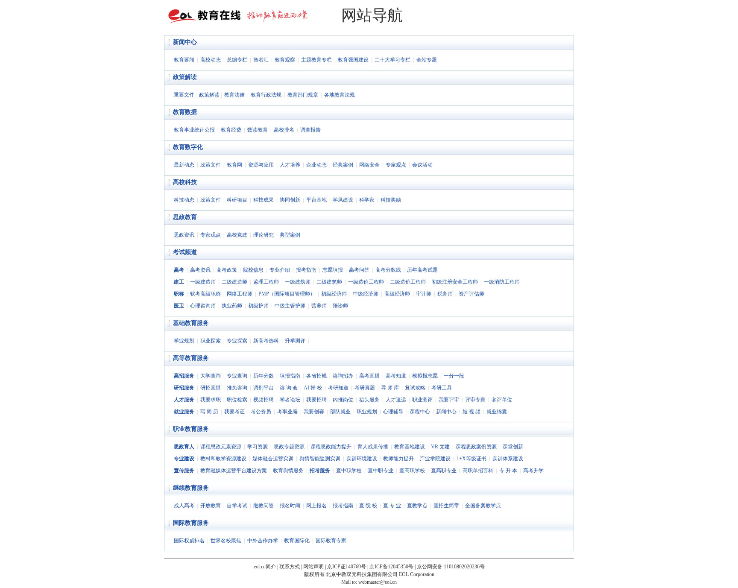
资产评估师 (471, 294)
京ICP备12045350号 (391, 567)
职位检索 (237, 400)
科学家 (367, 200)
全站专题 (426, 60)
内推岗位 (343, 400)
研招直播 (210, 388)
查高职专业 (444, 471)
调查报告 (310, 130)
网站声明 (313, 567)
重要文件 (184, 95)
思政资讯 (184, 235)
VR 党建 (440, 447)
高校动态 (210, 60)
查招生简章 (446, 506)
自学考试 (237, 506)
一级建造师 (203, 282)
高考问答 (359, 270)
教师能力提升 (398, 459)
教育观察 (285, 60)
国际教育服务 (191, 523)
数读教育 (257, 130)
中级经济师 (365, 294)
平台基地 (316, 200)
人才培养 (290, 165)
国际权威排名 (189, 541)
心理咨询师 (203, 306)
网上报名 (316, 506)
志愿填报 (332, 270)
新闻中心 (185, 42)
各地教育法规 (339, 95)
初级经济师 (334, 294)
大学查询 (210, 376)
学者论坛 (290, 400)
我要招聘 (316, 400)
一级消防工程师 (502, 282)
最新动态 (184, 165)
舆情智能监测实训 (319, 459)
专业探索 (237, 341)
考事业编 (287, 412)
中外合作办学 (262, 541)
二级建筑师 (329, 282)
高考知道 (396, 376)
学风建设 (343, 200)
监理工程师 (266, 282)
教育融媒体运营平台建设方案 (233, 471)
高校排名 (284, 130)
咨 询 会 (289, 388)
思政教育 (185, 217)
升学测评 (295, 341)
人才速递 (396, 400)
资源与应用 (261, 165)
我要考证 (234, 412)
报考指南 (306, 270)
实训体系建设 (507, 459)
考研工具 (441, 388)
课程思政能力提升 (330, 447)
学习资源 (257, 447)
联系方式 (289, 567)
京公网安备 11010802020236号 (451, 567)
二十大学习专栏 (392, 60)
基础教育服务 (191, 323)
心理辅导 (393, 412)
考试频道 (185, 252)
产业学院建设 (435, 459)
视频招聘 (263, 400)
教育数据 (185, 112)
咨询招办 (343, 376)
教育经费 (231, 130)
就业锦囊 (496, 412)
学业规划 (184, 341)
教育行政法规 (266, 95)
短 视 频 (471, 412)
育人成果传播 (372, 447)
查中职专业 (380, 471)
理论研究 (263, 235)
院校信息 (253, 270)
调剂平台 (263, 388)
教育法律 (234, 95)
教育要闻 (184, 60)
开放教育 (210, 506)
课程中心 (420, 412)
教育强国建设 (353, 60)
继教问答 (263, 506)
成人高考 (184, 506)
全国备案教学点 (483, 506)
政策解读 (185, 77)
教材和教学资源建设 (223, 459)
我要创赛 (314, 412)
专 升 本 (508, 471)
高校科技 (185, 182)
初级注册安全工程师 (455, 282)
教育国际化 (297, 541)
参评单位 (502, 400)
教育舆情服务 (288, 471)
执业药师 (232, 306)
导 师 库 (390, 388)
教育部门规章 (302, 95)
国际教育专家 (331, 541)
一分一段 (454, 376)
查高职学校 (412, 471)
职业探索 (210, 341)
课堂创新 (513, 447)
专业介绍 (279, 270)
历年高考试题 (422, 270)
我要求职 (210, 400)
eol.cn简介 (265, 567)
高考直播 (369, 376)
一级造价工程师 (366, 282)
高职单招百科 (478, 471)
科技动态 (184, 200)
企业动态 (316, 165)
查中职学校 (349, 471)
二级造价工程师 (408, 282)
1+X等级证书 (471, 459)
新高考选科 (266, 341)
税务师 (445, 294)
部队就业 (340, 412)
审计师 (423, 294)
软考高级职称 (205, 294)
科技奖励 (391, 200)
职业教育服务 (191, 429)
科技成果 (263, 200)
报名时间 (290, 506)
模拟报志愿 (425, 376)
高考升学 (533, 471)
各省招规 (316, 376)
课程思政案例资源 (476, 447)
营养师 (319, 306)
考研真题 (364, 388)
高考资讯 (200, 270)
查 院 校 (368, 506)
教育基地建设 (409, 447)
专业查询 (237, 376)
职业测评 (422, 400)
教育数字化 (188, 147)
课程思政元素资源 (220, 447)
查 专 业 (392, 506)
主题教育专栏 (316, 60)
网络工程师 (239, 294)
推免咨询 (237, 388)
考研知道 (338, 388)
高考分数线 (388, 270)
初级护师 (258, 306)
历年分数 (263, 376)
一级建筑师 (297, 282)
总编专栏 (237, 60)
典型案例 (290, 235)
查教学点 (417, 506)
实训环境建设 (361, 459)
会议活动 (422, 165)
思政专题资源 (289, 447)
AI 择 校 (313, 388)
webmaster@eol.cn (377, 582)
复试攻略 (415, 388)
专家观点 (396, 165)
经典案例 (343, 165)
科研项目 (237, 200)
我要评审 (449, 400)
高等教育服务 (191, 358)
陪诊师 (340, 306)
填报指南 (290, 376)
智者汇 (261, 60)
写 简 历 (209, 412)
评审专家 (475, 400)
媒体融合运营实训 (272, 459)
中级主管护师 (290, 306)
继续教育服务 (191, 488)
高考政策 (227, 270)
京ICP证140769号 (346, 567)
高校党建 (237, 235)
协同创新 (290, 200)
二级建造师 (234, 282)
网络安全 (369, 165)
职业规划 (367, 412)
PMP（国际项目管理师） (286, 294)
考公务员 (261, 412)
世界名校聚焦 (226, 541)
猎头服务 (369, 400)
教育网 (234, 165)
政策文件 (210, 165)
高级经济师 (397, 294)
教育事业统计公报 (194, 130)
